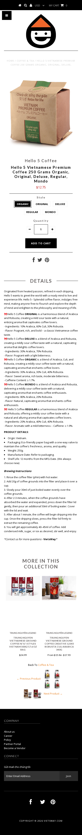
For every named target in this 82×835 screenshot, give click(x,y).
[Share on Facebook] (34, 261)
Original (42, 204)
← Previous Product (29, 678)
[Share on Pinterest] (47, 261)
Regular (32, 212)
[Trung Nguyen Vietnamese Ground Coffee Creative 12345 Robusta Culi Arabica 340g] (59, 599)
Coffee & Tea (25, 60)
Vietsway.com (53, 820)
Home (10, 60)
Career (8, 736)
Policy (7, 740)
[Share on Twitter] (39, 261)
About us (9, 731)
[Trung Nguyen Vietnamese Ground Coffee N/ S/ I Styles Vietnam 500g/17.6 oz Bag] (23, 599)
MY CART (58, 5)
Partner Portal (12, 744)
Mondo (50, 212)
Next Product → (53, 693)
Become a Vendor (14, 748)
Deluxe (60, 204)
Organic (23, 204)
